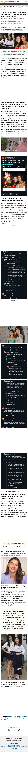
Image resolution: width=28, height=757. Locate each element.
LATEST (2, 4)
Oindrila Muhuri (5, 26)
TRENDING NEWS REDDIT (18, 30)
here (17, 491)
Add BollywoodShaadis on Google (15, 54)
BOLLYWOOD (14, 4)
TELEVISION (21, 4)
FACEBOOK (14, 29)
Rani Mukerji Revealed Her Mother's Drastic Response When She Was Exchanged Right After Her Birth (14, 717)
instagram (4, 746)
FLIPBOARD (9, 29)
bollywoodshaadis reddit (14, 746)
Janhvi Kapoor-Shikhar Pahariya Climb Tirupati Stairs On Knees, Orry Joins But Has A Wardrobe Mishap (13, 553)
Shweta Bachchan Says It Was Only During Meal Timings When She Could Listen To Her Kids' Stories (14, 131)
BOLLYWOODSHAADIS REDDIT (7, 30)
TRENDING (8, 4)
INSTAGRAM (19, 29)
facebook (16, 745)
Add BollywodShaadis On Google (10, 6)
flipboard (11, 745)
